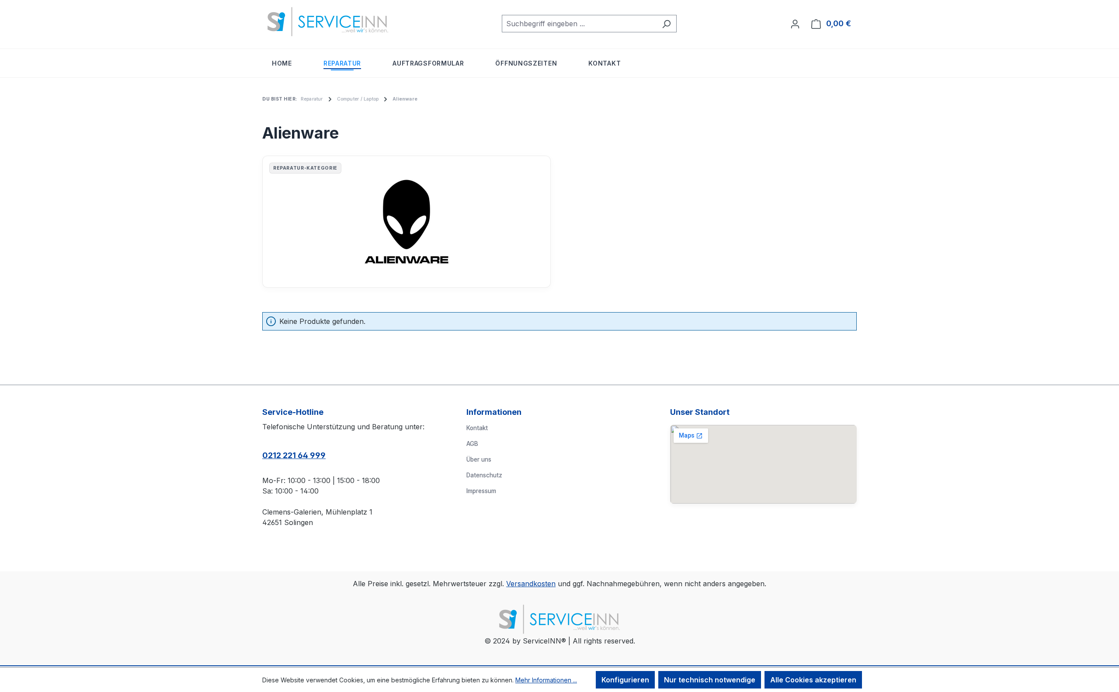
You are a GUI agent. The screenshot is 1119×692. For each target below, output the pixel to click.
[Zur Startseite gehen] (327, 21)
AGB (472, 443)
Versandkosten (531, 583)
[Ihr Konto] (795, 23)
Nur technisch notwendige (709, 679)
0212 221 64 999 (294, 455)
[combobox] (579, 23)
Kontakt (477, 427)
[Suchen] (666, 23)
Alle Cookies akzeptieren (813, 679)
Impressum (481, 490)
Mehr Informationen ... (546, 680)
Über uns (478, 459)
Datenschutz (484, 475)
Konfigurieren (625, 679)
